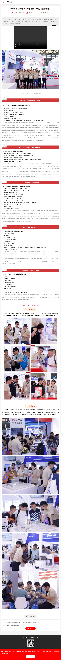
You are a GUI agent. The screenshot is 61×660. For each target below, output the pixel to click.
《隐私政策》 (5, 653)
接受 (30, 657)
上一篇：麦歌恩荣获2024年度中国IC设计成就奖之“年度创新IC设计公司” (20, 622)
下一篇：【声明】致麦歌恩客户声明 (11, 625)
